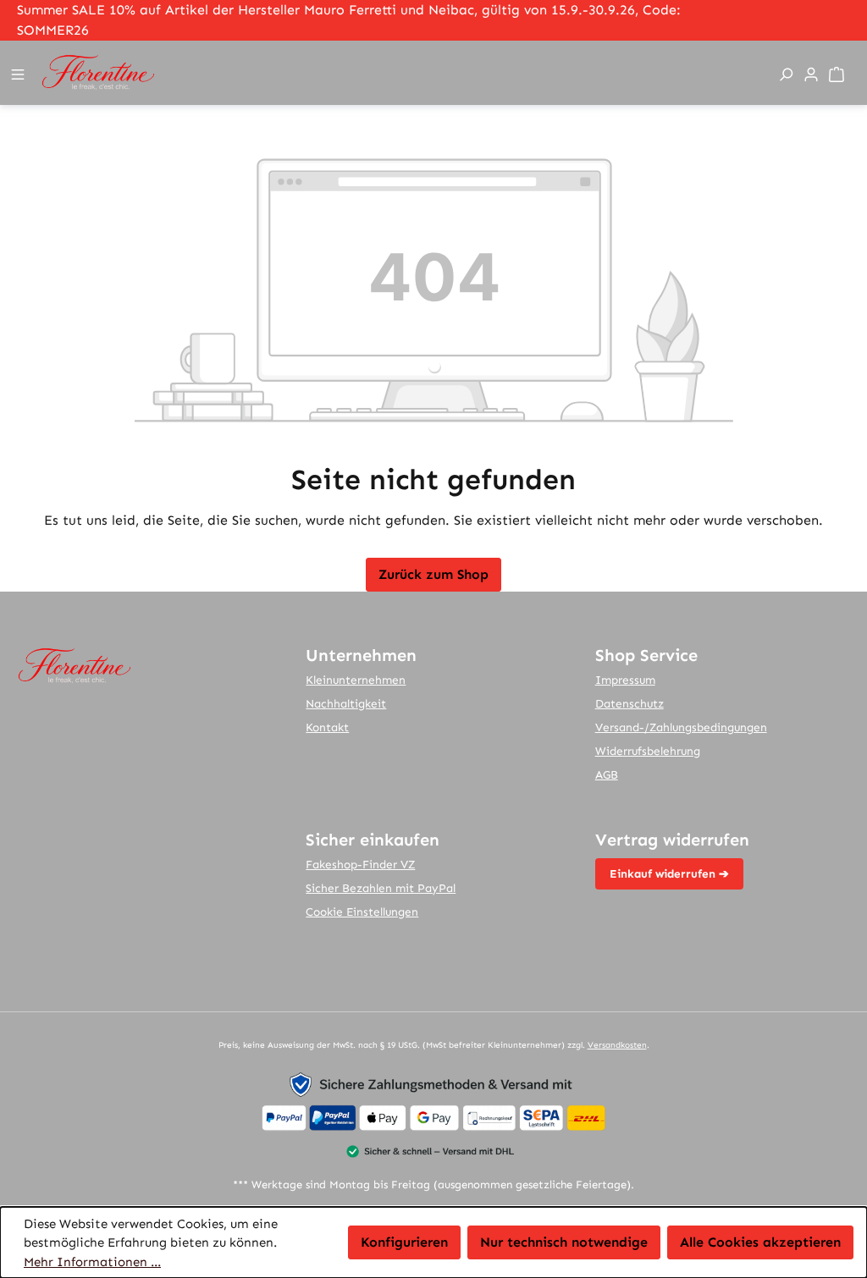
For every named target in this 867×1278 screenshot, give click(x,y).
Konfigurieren (404, 1242)
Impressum (625, 680)
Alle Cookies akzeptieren (760, 1242)
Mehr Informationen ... (92, 1262)
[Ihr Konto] (813, 73)
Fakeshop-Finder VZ (360, 864)
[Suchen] (788, 73)
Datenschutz (629, 704)
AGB (606, 775)
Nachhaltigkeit (346, 704)
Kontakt (327, 727)
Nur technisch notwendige (564, 1242)
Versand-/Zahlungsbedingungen (681, 727)
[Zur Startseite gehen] (400, 72)
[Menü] (20, 73)
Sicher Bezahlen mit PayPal (381, 888)
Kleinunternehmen (356, 680)
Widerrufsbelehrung (647, 751)
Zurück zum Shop (433, 574)
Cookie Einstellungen (362, 912)
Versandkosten (617, 1045)
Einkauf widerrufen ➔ (669, 874)
